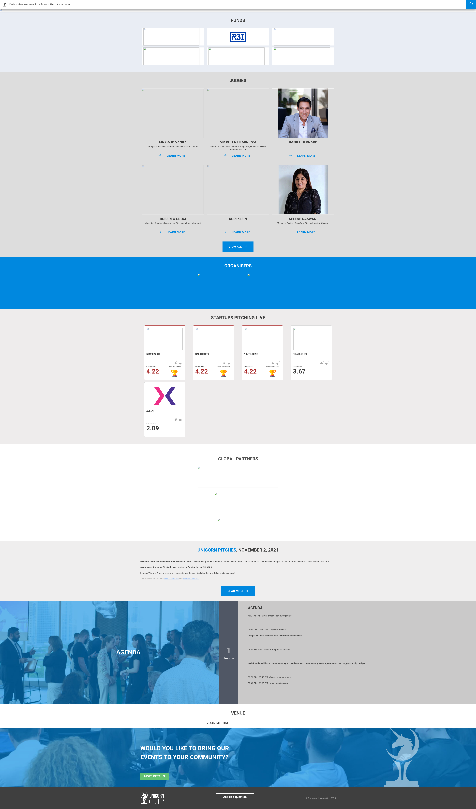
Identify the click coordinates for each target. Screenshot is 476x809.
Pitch (37, 4)
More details (154, 776)
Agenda (60, 4)
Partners (44, 4)
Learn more (176, 155)
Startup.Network (191, 578)
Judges (19, 4)
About (52, 4)
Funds (12, 4)
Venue (67, 4)
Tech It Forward (171, 578)
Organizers (29, 4)
